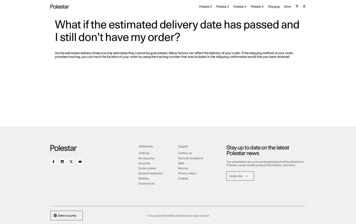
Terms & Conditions (190, 158)
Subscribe (236, 176)
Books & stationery (151, 173)
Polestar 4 (239, 6)
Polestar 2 (205, 6)
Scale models (147, 168)
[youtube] (80, 162)
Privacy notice (187, 173)
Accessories (147, 158)
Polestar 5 (257, 6)
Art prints (144, 163)
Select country (67, 215)
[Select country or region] (297, 6)
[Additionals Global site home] (59, 6)
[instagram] (62, 162)
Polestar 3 (222, 6)
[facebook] (53, 162)
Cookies (183, 178)
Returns (183, 168)
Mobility (144, 178)
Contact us (185, 153)
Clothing (144, 153)
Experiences (147, 183)
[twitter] (71, 162)
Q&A (181, 163)
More (287, 6)
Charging (274, 6)
